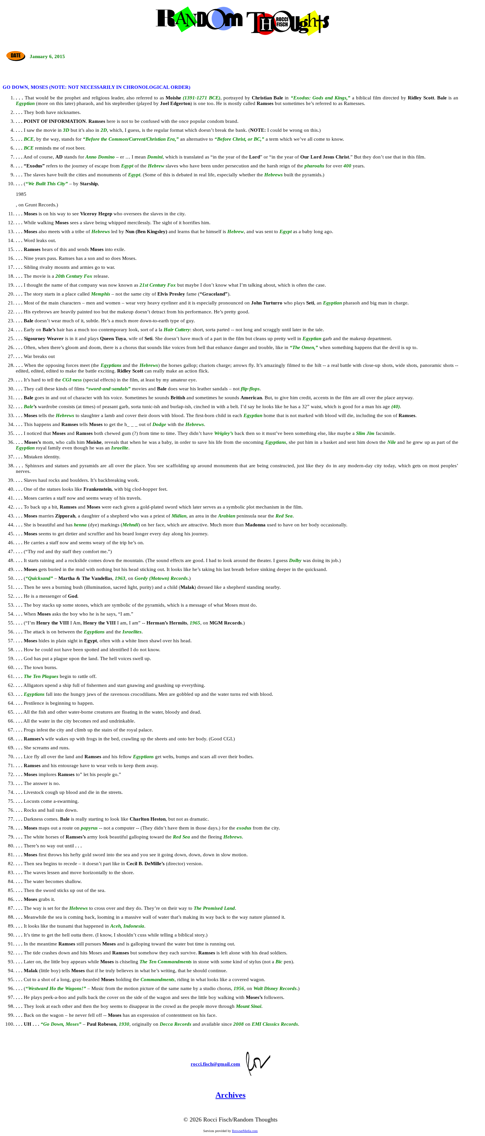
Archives (230, 1095)
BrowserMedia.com (245, 1131)
